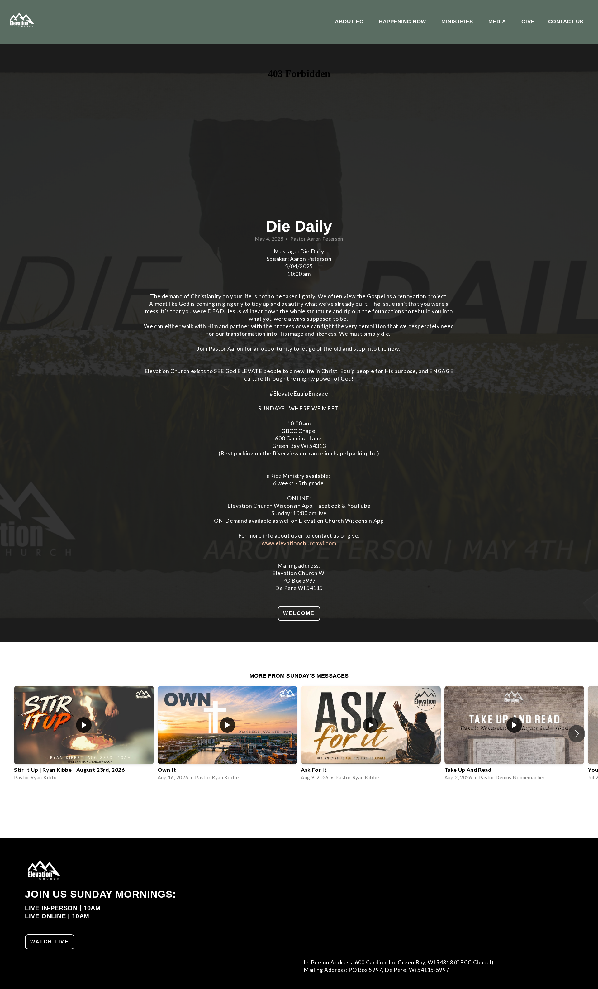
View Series (299, 798)
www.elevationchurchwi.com (299, 543)
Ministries (458, 22)
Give (527, 22)
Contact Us (565, 22)
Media (498, 22)
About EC (350, 22)
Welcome (299, 613)
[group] (84, 734)
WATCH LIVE (49, 941)
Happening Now (403, 22)
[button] (576, 734)
